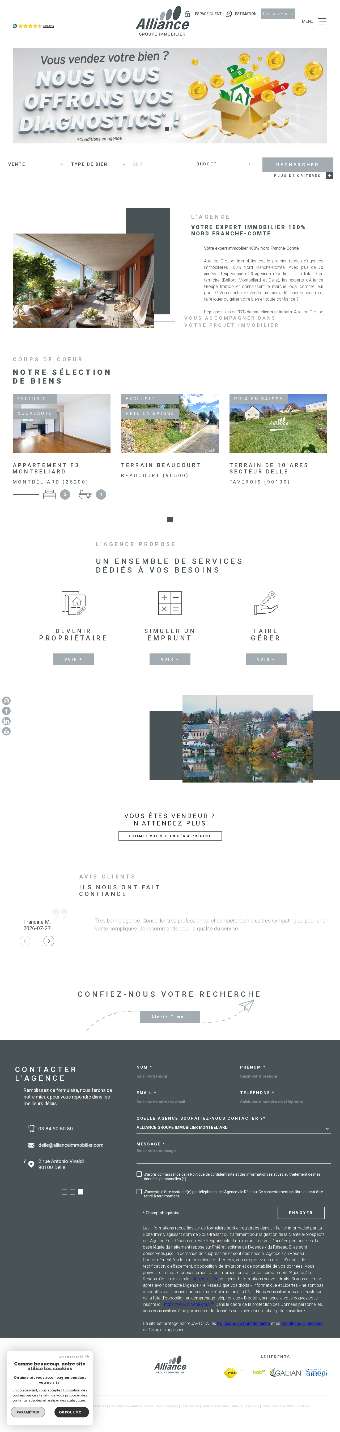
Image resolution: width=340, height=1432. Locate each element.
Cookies (303, 1406)
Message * (151, 1144)
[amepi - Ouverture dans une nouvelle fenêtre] (316, 1373)
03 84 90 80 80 (51, 1129)
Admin (236, 1406)
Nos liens (252, 1406)
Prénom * (253, 1067)
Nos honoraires (167, 1406)
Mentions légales (215, 1406)
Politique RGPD (283, 1406)
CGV (266, 1406)
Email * (147, 1093)
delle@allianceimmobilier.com (66, 1145)
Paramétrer (28, 1412)
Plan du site (190, 1406)
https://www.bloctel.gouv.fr (189, 1304)
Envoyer (301, 1213)
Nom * (144, 1067)
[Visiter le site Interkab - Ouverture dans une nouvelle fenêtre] (253, 1373)
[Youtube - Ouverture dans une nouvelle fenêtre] (6, 731)
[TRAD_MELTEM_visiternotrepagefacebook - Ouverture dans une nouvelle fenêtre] (6, 711)
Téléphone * (257, 1093)
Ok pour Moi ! (71, 1412)
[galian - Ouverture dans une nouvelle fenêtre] (285, 1373)
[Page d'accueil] (162, 21)
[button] (160, 129)
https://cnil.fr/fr (203, 1278)
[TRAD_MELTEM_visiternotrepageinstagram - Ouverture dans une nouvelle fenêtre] (6, 700)
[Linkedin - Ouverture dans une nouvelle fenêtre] (6, 721)
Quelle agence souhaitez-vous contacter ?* (201, 1119)
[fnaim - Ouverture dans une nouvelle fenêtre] (230, 1373)
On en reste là (70, 1357)
